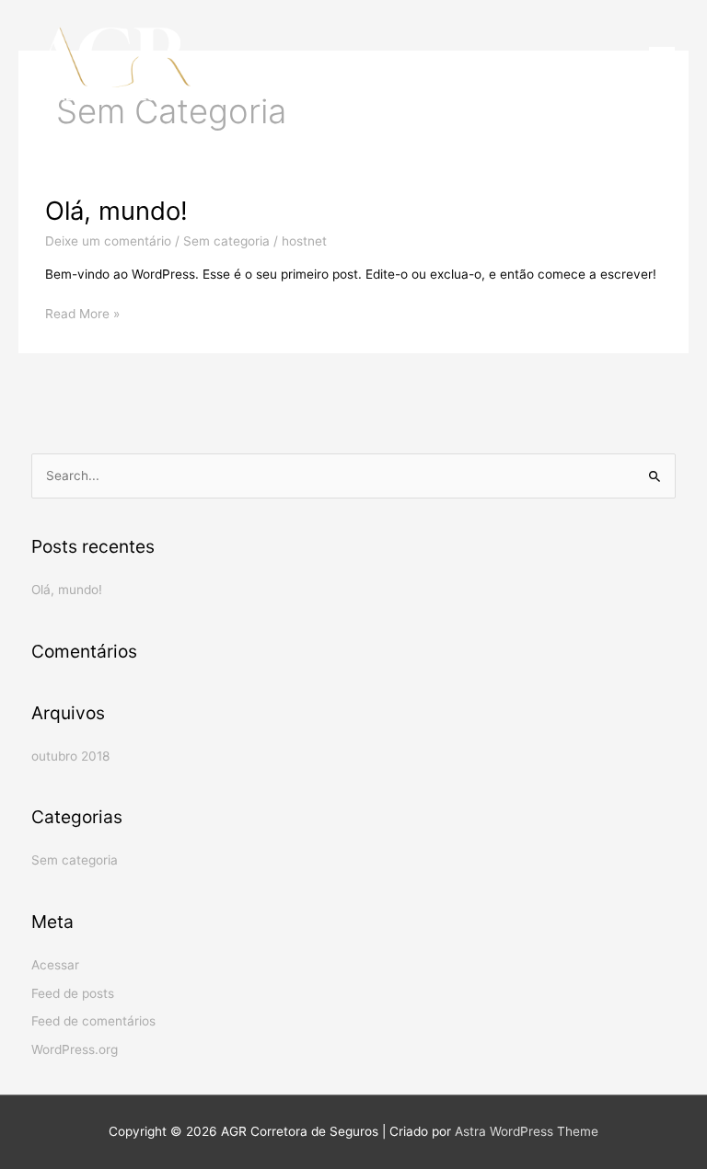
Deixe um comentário (108, 241)
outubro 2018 (70, 756)
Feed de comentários (93, 1021)
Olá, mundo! (116, 210)
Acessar (55, 964)
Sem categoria (226, 241)
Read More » (82, 315)
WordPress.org (74, 1049)
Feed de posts (72, 993)
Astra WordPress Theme (526, 1131)
